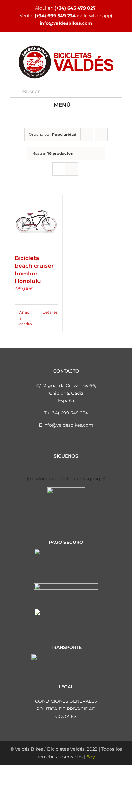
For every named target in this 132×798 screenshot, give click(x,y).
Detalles (50, 312)
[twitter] (61, 465)
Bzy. (91, 757)
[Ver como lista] (71, 169)
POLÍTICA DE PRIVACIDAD (66, 709)
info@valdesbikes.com (66, 23)
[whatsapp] (81, 465)
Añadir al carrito (25, 318)
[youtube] (71, 465)
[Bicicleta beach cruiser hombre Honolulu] (36, 221)
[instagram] (51, 465)
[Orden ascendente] (101, 134)
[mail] (92, 465)
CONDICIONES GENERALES (66, 701)
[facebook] (40, 465)
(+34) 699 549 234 (55, 16)
